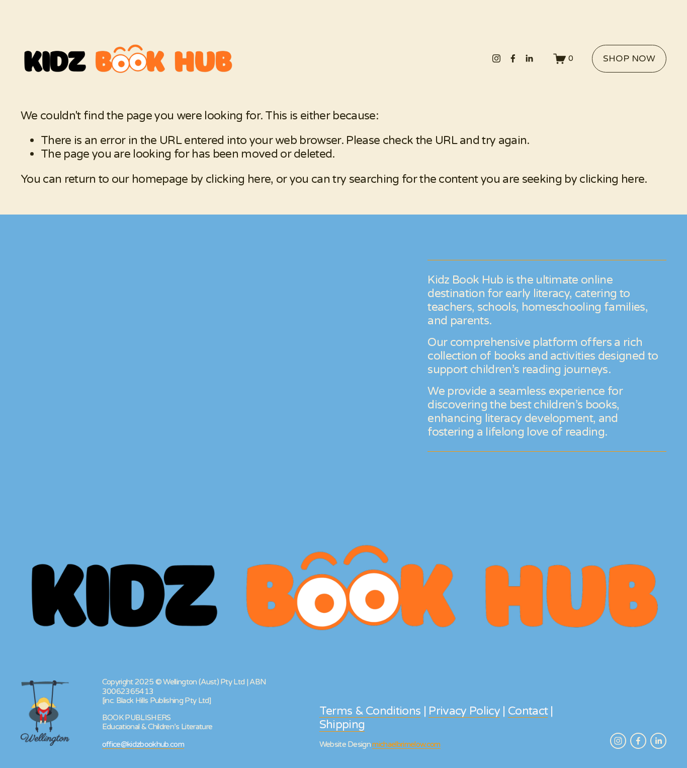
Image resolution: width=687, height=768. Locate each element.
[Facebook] (513, 58)
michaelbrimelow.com (406, 744)
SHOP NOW (629, 58)
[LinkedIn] (529, 58)
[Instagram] (496, 58)
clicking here (238, 179)
